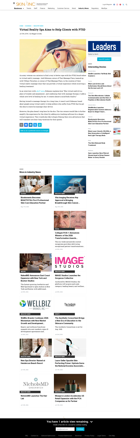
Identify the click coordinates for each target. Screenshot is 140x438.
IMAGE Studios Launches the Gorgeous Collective (67, 276)
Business (28, 26)
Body (89, 128)
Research (90, 93)
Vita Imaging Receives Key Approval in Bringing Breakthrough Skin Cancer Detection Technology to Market (69, 200)
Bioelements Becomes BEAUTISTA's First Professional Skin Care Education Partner (99, 121)
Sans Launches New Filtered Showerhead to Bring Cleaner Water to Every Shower (99, 155)
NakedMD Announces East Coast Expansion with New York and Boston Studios (35, 278)
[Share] (26, 125)
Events (57, 314)
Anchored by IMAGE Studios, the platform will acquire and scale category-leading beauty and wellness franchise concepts (70, 284)
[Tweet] (35, 125)
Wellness (90, 150)
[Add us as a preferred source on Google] (40, 125)
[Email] (21, 125)
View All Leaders (104, 59)
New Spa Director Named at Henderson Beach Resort (33, 361)
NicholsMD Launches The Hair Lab (34, 397)
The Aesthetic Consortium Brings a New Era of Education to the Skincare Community (69, 320)
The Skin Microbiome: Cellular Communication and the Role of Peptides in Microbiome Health (99, 98)
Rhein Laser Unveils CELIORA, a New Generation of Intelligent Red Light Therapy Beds (99, 133)
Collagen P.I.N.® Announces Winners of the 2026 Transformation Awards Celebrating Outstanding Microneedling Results (67, 236)
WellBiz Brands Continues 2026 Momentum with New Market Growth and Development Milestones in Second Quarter (34, 321)
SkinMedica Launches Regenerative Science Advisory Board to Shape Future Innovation (99, 110)
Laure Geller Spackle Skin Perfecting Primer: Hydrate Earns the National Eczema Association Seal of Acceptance (69, 363)
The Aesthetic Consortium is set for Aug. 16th (68, 328)
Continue (80, 429)
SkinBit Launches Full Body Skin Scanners (99, 75)
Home (21, 26)
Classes (90, 117)
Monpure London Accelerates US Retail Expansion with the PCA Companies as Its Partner (69, 398)
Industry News (38, 26)
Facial (57, 229)
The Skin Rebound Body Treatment (96, 144)
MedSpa (23, 271)
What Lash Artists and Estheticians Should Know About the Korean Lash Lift (99, 86)
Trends (90, 81)
